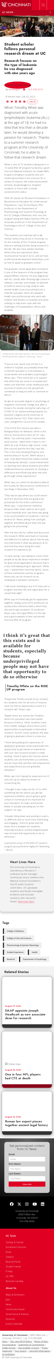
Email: (12, 1154)
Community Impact (15, 1309)
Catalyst (10, 1256)
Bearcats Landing (14, 1281)
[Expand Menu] (50, 12)
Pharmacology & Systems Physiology (23, 945)
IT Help (9, 1271)
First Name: (15, 1164)
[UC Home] (16, 5)
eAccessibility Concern (28, 1347)
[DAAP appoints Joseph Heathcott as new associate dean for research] (27, 989)
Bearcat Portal (13, 1261)
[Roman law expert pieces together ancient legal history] (27, 1102)
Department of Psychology (34, 959)
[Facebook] (12, 1204)
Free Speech (21, 1351)
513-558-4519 (35, 89)
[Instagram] (27, 1204)
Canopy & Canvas (15, 1242)
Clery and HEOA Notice (21, 1341)
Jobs (8, 1299)
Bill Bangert (14, 89)
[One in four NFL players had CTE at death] (27, 1045)
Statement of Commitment (31, 1344)
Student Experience (15, 952)
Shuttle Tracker (13, 1266)
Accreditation (8, 1354)
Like (31, 101)
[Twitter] (19, 1204)
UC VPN (9, 1276)
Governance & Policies (17, 1314)
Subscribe (27, 1184)
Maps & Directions (15, 1294)
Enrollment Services (16, 1247)
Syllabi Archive (9, 1347)
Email (8, 1251)
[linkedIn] (42, 1204)
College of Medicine (15, 931)
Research (11, 959)
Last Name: (15, 1173)
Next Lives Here (26, 901)
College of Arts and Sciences (19, 938)
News (8, 1304)
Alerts (5, 1341)
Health (34, 952)
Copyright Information (39, 1351)
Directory (10, 1318)
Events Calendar (14, 1323)
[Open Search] (43, 5)
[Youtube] (35, 1204)
